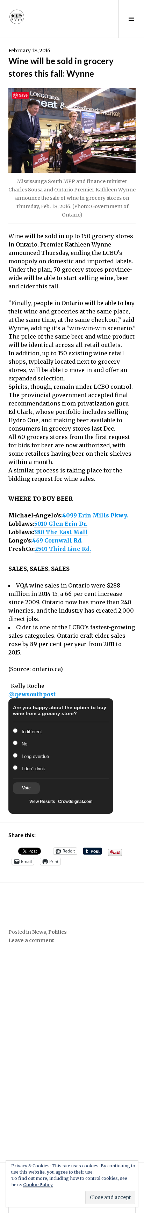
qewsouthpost (32, 694)
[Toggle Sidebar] (131, 19)
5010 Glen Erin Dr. (60, 523)
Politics (57, 932)
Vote (26, 788)
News (39, 932)
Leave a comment (31, 940)
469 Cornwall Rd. (57, 540)
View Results (42, 801)
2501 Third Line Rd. (63, 548)
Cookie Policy (38, 1184)
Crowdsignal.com (75, 801)
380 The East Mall (61, 532)
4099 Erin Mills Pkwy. (95, 515)
